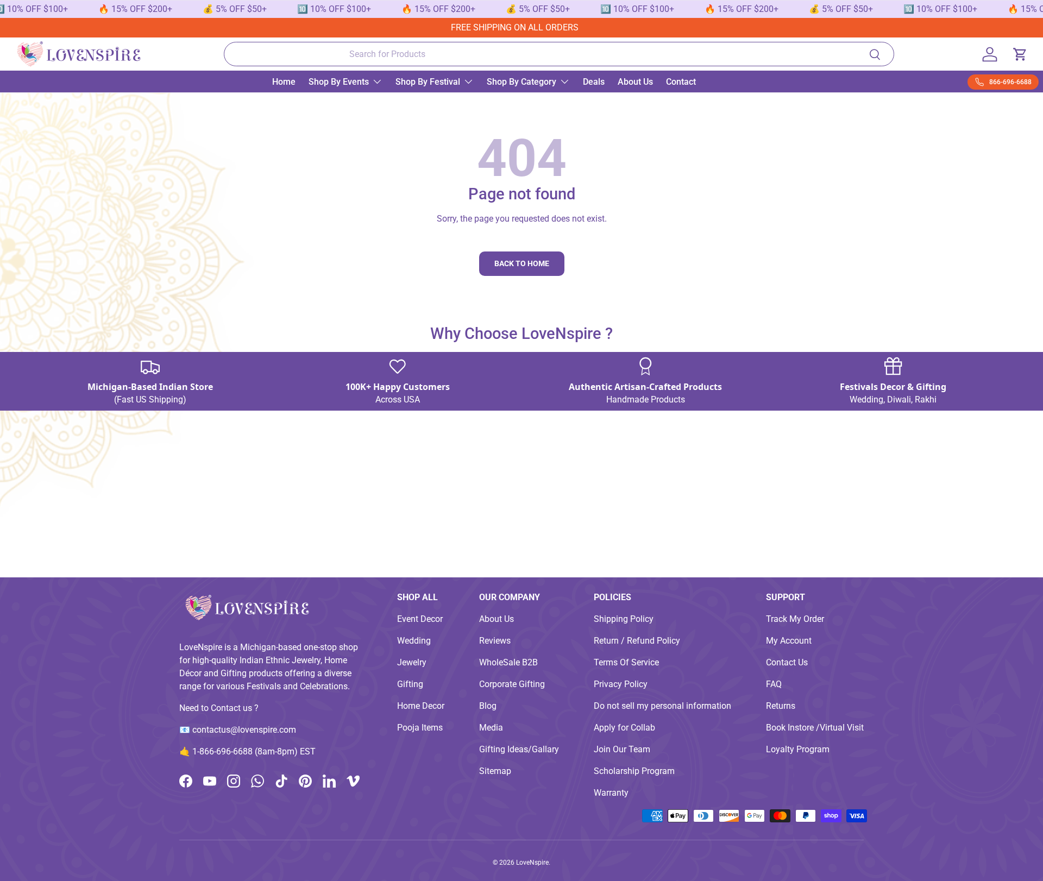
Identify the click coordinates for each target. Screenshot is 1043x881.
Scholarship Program (634, 771)
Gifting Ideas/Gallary (519, 749)
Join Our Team (622, 749)
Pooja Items (420, 727)
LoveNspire (532, 862)
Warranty (611, 793)
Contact (681, 82)
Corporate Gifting (512, 684)
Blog (488, 706)
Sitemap (495, 771)
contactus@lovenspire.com (244, 730)
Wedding (414, 640)
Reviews (495, 640)
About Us (635, 82)
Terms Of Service (626, 662)
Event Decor (420, 619)
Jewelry (411, 662)
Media (491, 727)
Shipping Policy (624, 619)
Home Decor (420, 706)
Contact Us (787, 662)
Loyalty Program (798, 749)
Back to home (521, 263)
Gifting (410, 684)
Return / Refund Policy (637, 640)
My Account (789, 640)
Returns (780, 706)
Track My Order (795, 619)
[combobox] (559, 54)
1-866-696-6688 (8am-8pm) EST (254, 751)
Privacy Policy (621, 684)
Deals (594, 82)
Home (284, 82)
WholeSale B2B (508, 662)
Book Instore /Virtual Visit (815, 727)
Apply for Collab (624, 727)
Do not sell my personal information (662, 706)
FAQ (774, 684)
